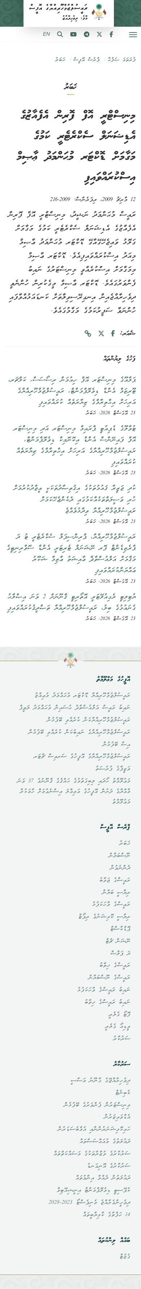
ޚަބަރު (60, 60)
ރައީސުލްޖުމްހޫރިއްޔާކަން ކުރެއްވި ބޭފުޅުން (88, 720)
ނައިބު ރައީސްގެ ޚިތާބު (107, 1002)
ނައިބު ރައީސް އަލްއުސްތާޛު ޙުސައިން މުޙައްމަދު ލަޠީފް (74, 708)
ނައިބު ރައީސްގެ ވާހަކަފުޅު (103, 990)
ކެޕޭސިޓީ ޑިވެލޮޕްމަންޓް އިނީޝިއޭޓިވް (93, 1190)
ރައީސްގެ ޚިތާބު (114, 966)
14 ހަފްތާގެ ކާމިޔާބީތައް (106, 1215)
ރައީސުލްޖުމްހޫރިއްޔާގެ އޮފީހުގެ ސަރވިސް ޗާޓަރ (82, 757)
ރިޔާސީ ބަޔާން (116, 893)
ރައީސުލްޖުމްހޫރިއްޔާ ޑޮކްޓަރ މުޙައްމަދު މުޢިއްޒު (82, 696)
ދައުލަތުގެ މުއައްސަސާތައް (104, 1142)
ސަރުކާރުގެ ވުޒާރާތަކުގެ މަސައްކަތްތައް (91, 1154)
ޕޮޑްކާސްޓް (120, 929)
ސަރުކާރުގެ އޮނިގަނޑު (108, 1166)
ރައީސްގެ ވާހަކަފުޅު (111, 905)
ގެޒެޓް (124, 1257)
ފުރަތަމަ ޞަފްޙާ (121, 60)
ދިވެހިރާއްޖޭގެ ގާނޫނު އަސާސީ (100, 1081)
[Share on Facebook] (113, 334)
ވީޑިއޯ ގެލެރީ (117, 1027)
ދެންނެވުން (120, 868)
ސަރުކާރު (121, 1039)
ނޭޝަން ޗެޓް (117, 941)
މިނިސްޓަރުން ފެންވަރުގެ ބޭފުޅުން (97, 1105)
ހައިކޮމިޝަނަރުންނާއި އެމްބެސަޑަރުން (93, 1129)
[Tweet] (101, 334)
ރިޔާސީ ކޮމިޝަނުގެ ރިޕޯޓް (104, 917)
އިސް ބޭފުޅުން (116, 745)
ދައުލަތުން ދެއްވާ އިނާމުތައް (102, 1178)
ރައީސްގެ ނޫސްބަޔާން (109, 978)
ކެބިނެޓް (122, 1093)
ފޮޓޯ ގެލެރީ (119, 1015)
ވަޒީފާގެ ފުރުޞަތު (112, 769)
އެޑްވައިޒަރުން (117, 1117)
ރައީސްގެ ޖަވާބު (114, 880)
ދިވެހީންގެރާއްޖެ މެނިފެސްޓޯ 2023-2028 (89, 1203)
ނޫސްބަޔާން (119, 856)
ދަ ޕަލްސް (120, 954)
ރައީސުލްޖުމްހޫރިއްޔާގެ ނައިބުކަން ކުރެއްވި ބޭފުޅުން (79, 733)
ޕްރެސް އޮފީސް (86, 60)
